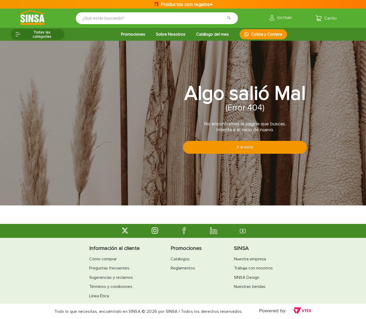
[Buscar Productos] (230, 18)
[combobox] (153, 18)
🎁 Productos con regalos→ (182, 4)
